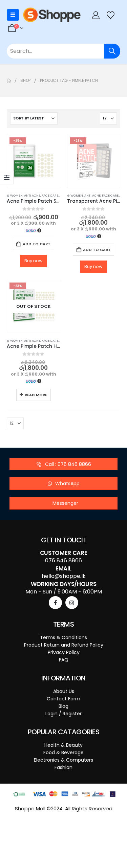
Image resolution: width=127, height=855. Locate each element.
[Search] (112, 51)
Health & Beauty (63, 745)
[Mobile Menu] (13, 15)
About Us (63, 691)
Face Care (50, 195)
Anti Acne (32, 195)
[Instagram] (71, 602)
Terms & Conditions (63, 637)
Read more (36, 395)
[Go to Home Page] (9, 80)
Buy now (33, 260)
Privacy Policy (64, 652)
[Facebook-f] (55, 602)
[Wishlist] (110, 15)
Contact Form (63, 698)
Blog (63, 706)
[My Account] (95, 15)
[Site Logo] (51, 15)
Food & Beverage (63, 752)
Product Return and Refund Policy (63, 645)
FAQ (63, 659)
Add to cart (36, 244)
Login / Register (63, 713)
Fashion (63, 767)
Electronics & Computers (63, 760)
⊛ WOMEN (15, 195)
